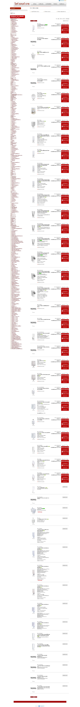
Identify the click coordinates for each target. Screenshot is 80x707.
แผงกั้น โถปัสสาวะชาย (35, 11)
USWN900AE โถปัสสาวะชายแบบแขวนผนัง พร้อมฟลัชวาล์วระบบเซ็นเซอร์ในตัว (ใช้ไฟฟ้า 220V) (43, 180)
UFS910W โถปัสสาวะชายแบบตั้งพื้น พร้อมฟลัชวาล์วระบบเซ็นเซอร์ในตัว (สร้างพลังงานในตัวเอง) (43, 136)
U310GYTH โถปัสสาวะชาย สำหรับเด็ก (42, 107)
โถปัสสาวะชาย (47, 11)
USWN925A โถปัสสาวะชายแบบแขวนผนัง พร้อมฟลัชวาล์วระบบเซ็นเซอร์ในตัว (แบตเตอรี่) (43, 254)
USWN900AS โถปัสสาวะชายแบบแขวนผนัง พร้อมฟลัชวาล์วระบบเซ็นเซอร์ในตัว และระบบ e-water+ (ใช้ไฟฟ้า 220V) (43, 196)
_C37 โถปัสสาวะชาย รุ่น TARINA (42, 519)
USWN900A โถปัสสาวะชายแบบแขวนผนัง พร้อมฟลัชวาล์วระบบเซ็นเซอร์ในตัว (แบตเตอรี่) (43, 165)
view (34, 31)
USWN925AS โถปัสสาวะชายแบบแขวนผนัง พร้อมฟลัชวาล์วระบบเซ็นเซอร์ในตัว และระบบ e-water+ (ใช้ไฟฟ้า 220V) (43, 289)
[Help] (14, 13)
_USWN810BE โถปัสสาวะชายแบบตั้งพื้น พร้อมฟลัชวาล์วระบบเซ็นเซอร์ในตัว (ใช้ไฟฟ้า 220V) (43, 646)
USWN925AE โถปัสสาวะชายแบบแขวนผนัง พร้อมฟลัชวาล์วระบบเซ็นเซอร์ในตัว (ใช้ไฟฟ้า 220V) (43, 272)
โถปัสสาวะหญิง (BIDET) (61, 11)
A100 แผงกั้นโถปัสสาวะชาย (41, 24)
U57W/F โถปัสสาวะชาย (40, 121)
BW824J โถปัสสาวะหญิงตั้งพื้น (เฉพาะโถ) (43, 52)
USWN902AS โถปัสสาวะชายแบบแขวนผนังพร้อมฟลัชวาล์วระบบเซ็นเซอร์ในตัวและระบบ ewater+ (43, 239)
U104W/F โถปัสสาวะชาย (40, 93)
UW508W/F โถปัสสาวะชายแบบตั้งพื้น (42, 446)
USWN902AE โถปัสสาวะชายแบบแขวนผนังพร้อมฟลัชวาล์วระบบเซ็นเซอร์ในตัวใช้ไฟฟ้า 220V (43, 225)
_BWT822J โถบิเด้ (39, 508)
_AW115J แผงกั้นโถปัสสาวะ (41, 487)
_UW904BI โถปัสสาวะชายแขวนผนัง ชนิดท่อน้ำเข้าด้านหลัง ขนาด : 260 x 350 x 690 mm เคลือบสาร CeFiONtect (43, 687)
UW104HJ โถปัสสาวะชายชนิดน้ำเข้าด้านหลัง (43, 319)
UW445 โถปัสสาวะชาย (40, 360)
